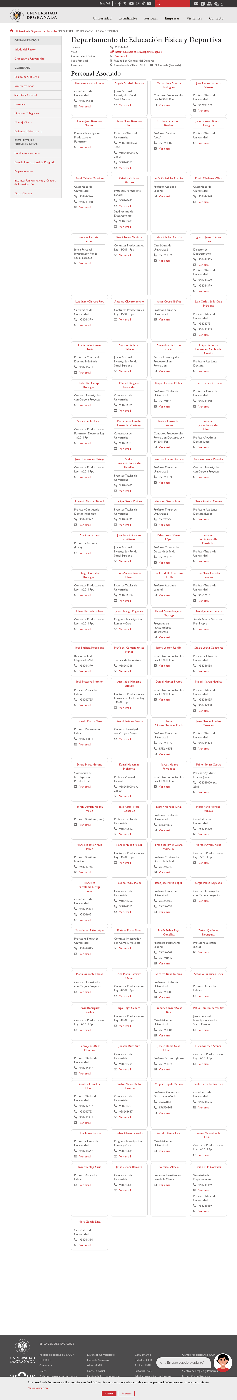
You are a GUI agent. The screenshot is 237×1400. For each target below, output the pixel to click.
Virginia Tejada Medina (169, 1084)
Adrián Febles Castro (89, 421)
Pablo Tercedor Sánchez (208, 1084)
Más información (38, 1388)
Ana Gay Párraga (90, 535)
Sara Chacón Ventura (129, 237)
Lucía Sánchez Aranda (208, 1046)
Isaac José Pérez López (168, 882)
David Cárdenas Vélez (208, 178)
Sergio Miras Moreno (89, 764)
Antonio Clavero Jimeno (129, 301)
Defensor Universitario (28, 131)
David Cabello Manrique (89, 178)
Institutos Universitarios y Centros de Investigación (35, 182)
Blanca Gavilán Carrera (208, 501)
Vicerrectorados (24, 86)
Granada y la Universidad (29, 58)
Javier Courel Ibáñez (169, 301)
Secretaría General (25, 95)
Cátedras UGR (143, 1360)
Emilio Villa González (208, 1167)
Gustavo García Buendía (208, 459)
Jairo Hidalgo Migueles (129, 611)
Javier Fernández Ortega (89, 459)
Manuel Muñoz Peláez (129, 844)
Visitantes (194, 18)
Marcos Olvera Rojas (208, 844)
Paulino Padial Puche (129, 882)
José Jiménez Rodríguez (89, 647)
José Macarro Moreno (89, 681)
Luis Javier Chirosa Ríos (89, 301)
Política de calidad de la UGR (56, 1354)
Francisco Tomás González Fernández (208, 539)
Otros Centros (23, 193)
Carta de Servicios (98, 1360)
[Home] (33, 15)
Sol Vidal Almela (169, 1167)
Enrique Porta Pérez (129, 930)
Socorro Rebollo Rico (169, 974)
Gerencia (20, 104)
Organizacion (38, 31)
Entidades (52, 31)
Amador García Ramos (169, 501)
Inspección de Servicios (196, 1376)
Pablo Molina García (208, 764)
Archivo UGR (143, 1365)
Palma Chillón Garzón (169, 237)
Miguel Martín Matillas (208, 681)
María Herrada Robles (89, 611)
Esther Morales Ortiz (168, 806)
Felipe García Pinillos (129, 501)
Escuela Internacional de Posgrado (34, 162)
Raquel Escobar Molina (169, 383)
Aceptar (109, 1393)
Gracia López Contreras (208, 647)
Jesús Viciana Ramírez (129, 1167)
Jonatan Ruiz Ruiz (129, 1046)
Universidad (102, 18)
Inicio (12, 31)
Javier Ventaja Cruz (89, 1167)
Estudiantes (128, 18)
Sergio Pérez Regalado (208, 882)
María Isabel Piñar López (89, 930)
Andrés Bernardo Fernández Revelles (129, 463)
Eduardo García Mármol (89, 501)
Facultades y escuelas (27, 153)
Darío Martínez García (129, 721)
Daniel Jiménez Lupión (208, 611)
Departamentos (23, 171)
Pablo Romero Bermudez (208, 1008)
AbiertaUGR (94, 1365)
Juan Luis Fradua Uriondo (169, 459)
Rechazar (126, 1393)
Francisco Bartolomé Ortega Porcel (90, 887)
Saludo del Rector (25, 49)
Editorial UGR (143, 1371)
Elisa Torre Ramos (90, 1133)
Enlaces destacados (56, 1343)
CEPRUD (45, 1360)
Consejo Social (23, 122)
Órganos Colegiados (26, 113)
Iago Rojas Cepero (129, 1008)
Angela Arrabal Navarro (129, 83)
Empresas (172, 18)
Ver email (121, 56)
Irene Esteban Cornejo (208, 383)
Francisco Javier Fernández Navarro (208, 425)
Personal (151, 18)
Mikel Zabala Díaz (90, 1221)
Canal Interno (143, 1354)
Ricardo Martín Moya (89, 721)
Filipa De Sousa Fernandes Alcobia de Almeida (208, 349)
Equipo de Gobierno (26, 76)
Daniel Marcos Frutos (169, 681)
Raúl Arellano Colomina (89, 83)
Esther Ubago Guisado (129, 1133)
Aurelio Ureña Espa (169, 1133)
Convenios (45, 1365)
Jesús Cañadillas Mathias (168, 178)
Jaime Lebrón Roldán (168, 647)
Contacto (216, 18)
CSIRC (43, 1371)
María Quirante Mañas (89, 974)
